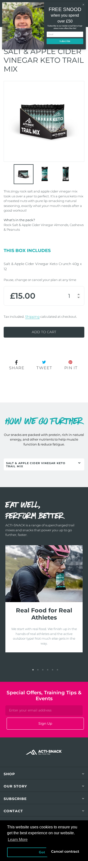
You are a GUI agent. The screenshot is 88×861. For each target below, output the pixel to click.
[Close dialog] (83, 4)
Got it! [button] (44, 852)
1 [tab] (33, 669)
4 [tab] (47, 669)
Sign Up (45, 723)
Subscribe (65, 41)
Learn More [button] (18, 839)
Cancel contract (65, 851)
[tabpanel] (44, 598)
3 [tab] (42, 669)
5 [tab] (52, 669)
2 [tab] (37, 669)
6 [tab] (57, 669)
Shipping (32, 316)
